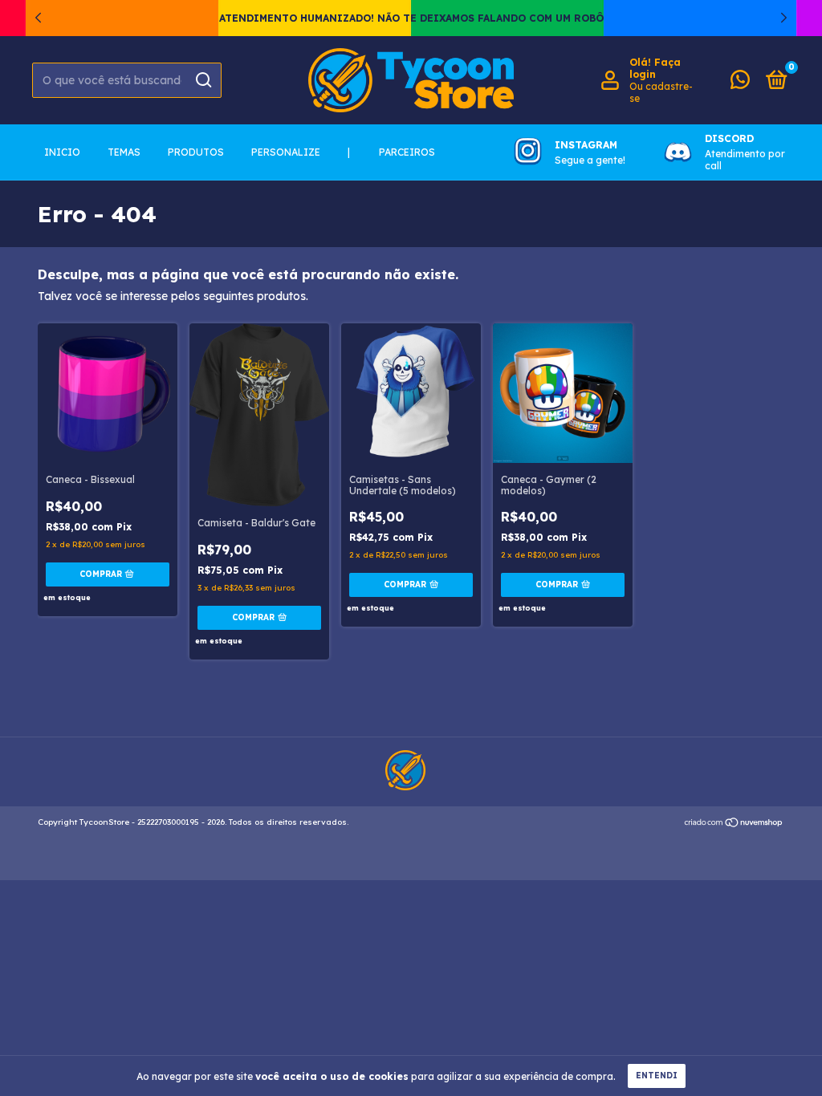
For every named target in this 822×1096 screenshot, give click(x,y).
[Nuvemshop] (734, 824)
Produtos (196, 152)
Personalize (285, 152)
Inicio (62, 152)
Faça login (655, 68)
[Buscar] (202, 80)
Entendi (657, 1075)
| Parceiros (391, 152)
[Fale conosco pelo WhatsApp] (740, 83)
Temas (124, 152)
